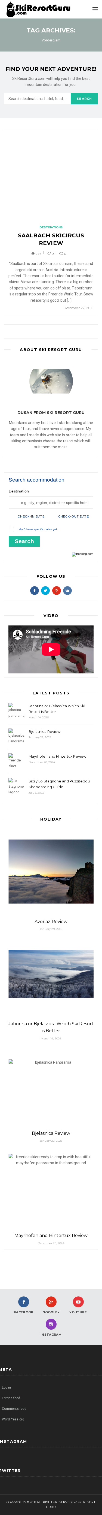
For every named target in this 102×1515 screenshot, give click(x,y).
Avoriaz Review (51, 921)
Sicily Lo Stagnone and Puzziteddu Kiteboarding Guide (59, 784)
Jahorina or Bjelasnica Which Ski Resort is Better (57, 709)
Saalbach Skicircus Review (51, 239)
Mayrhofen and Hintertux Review (57, 756)
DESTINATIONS (51, 227)
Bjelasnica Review (44, 731)
